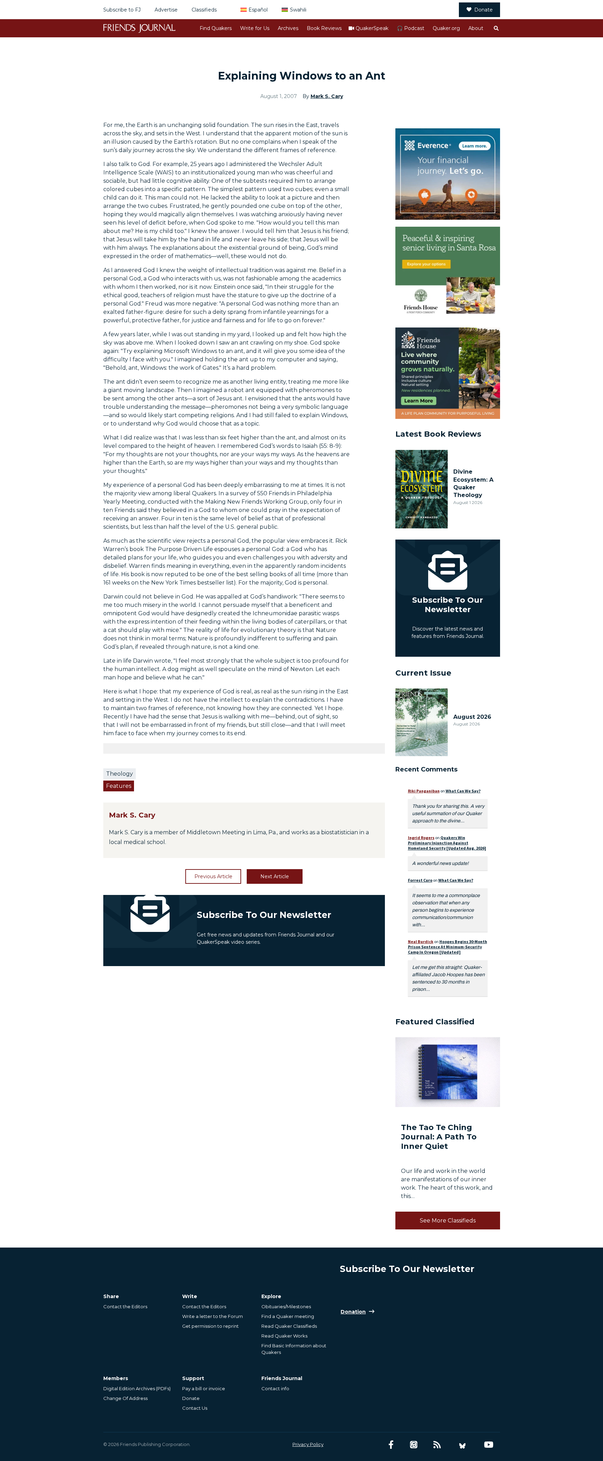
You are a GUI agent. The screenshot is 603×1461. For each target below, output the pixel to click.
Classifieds (204, 9)
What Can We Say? (463, 790)
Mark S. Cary (327, 96)
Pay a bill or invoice (203, 1388)
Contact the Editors (125, 1306)
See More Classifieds (448, 1220)
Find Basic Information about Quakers (293, 1349)
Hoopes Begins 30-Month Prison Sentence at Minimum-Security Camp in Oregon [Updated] (447, 947)
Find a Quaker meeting (287, 1316)
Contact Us (194, 1408)
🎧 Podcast (410, 28)
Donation (353, 1312)
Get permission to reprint (210, 1326)
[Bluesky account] (462, 1445)
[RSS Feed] (437, 1445)
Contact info (275, 1388)
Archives (288, 28)
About (475, 28)
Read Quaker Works (284, 1336)
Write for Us (254, 28)
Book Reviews (324, 28)
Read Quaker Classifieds (289, 1326)
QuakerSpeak (372, 28)
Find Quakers (216, 28)
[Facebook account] (391, 1445)
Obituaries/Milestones (286, 1306)
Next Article (274, 876)
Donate (483, 10)
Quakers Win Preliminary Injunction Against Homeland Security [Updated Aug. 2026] (447, 843)
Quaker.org (446, 28)
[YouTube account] (488, 1445)
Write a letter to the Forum (212, 1316)
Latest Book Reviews (438, 434)
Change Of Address (125, 1398)
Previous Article (213, 876)
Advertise (166, 9)
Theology (119, 773)
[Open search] (496, 28)
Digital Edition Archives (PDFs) (137, 1388)
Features (118, 786)
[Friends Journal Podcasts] (413, 1445)
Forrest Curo (420, 880)
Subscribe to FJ (122, 9)
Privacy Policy (307, 1444)
